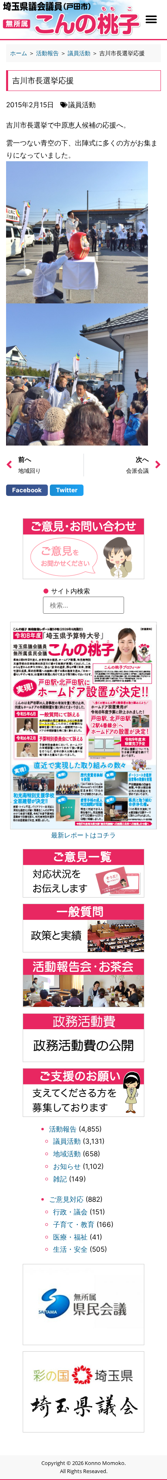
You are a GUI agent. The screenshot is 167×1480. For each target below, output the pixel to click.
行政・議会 (70, 1212)
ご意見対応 (66, 1199)
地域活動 (67, 1154)
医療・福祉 (70, 1237)
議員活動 (67, 1141)
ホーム (18, 53)
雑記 (60, 1179)
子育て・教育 (73, 1224)
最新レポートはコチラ (83, 835)
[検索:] (83, 605)
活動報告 (63, 1129)
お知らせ (67, 1166)
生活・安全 (70, 1249)
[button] (151, 19)
